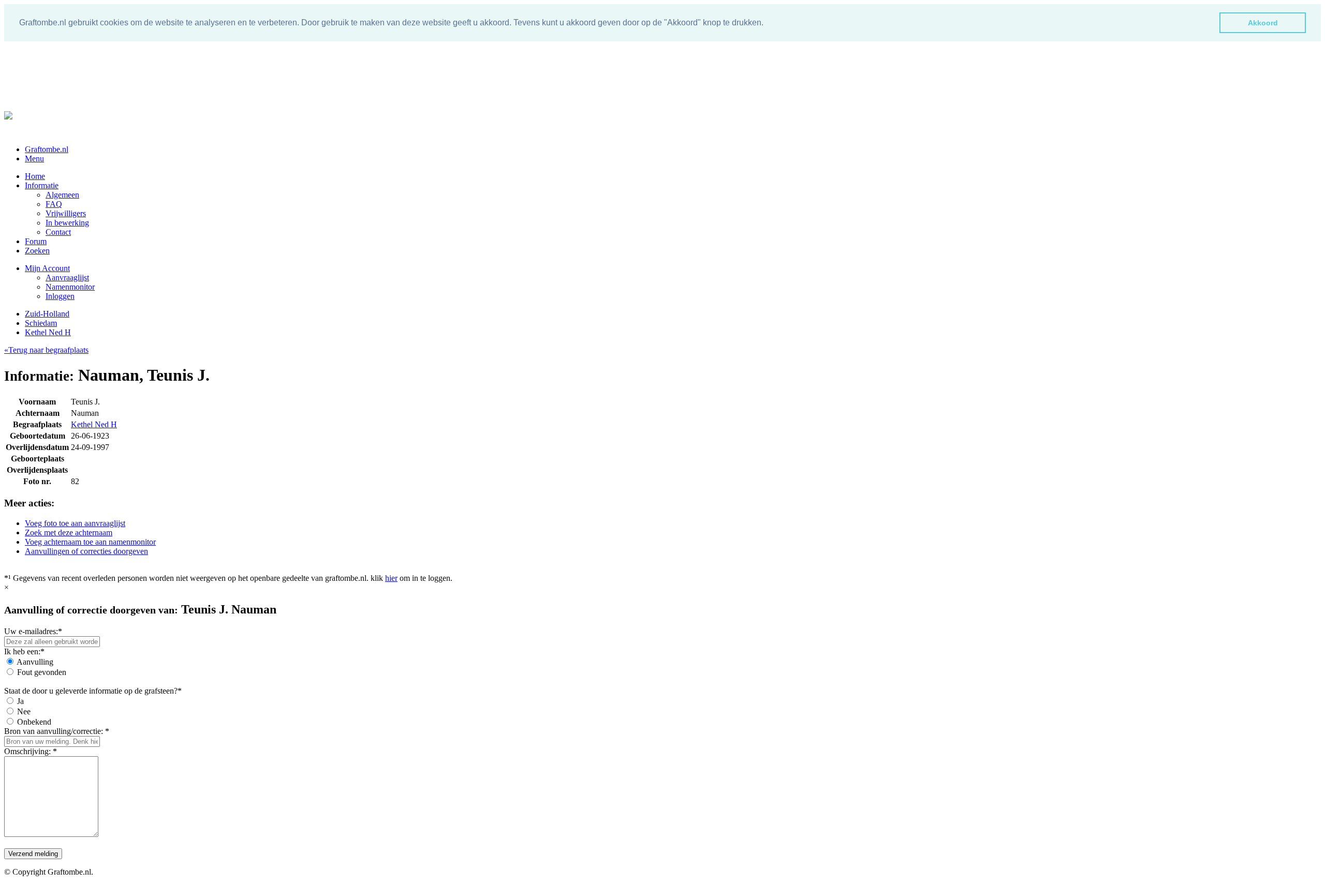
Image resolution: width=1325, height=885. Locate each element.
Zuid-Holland (47, 313)
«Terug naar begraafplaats (46, 350)
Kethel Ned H (48, 332)
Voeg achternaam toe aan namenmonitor (90, 541)
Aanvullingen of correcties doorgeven (86, 551)
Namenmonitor (70, 286)
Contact (58, 232)
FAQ (54, 204)
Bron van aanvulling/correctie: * (56, 731)
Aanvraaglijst (67, 277)
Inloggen (60, 296)
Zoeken (37, 250)
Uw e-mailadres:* (33, 631)
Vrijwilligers (66, 213)
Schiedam (41, 323)
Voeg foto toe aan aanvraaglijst (75, 523)
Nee (24, 711)
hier (391, 578)
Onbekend (34, 721)
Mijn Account (47, 268)
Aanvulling (35, 661)
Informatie (41, 185)
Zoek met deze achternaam (68, 532)
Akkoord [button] (1263, 23)
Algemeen (62, 194)
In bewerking (67, 222)
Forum (36, 241)
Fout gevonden (41, 672)
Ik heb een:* (24, 651)
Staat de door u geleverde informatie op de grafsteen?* (93, 690)
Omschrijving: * (30, 751)
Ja (20, 701)
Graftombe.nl (46, 149)
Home (35, 176)
